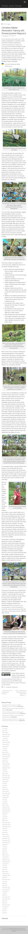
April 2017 (4, 852)
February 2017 (5, 856)
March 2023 (5, 762)
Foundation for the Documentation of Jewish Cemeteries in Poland (12, 607)
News (9, 24)
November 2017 (6, 840)
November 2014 (6, 879)
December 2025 (6, 734)
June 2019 (4, 816)
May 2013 (4, 895)
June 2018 (4, 830)
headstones (15, 687)
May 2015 (4, 877)
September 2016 (6, 861)
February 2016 (5, 873)
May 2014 (4, 883)
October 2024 (5, 744)
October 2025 (5, 736)
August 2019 (5, 813)
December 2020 (6, 793)
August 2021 (5, 781)
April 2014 (4, 885)
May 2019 (4, 818)
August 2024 (5, 746)
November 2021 (6, 777)
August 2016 (5, 863)
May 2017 (4, 850)
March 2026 (5, 732)
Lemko (24, 102)
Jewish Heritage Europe (14, 609)
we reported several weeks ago (12, 39)
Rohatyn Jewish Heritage (12, 6)
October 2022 (5, 766)
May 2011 (4, 910)
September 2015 (6, 875)
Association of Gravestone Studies (11, 611)
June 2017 (4, 848)
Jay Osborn (6, 35)
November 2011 (6, 904)
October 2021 (5, 779)
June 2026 (4, 728)
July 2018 (4, 828)
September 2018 (6, 826)
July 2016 (4, 865)
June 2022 (4, 771)
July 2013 (4, 893)
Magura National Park (16, 98)
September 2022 (6, 767)
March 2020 (5, 805)
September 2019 (6, 811)
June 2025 (4, 738)
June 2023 (4, 760)
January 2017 (5, 858)
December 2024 (6, 742)
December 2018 (6, 822)
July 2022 (4, 769)
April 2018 (4, 832)
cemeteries (8, 687)
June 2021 (4, 785)
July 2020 (4, 799)
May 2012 (4, 901)
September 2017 (6, 842)
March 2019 (5, 820)
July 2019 (4, 814)
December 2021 (6, 775)
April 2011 (4, 912)
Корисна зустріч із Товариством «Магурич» (7, 692)
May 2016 (4, 869)
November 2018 (6, 824)
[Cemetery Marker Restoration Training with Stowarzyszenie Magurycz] (14, 17)
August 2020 (5, 797)
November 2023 (6, 756)
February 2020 (5, 807)
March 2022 (5, 773)
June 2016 (4, 867)
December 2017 (6, 838)
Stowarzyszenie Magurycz (9, 44)
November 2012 (6, 899)
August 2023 (5, 758)
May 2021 (4, 787)
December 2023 (6, 754)
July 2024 (4, 748)
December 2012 (6, 897)
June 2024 (4, 750)
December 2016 (6, 860)
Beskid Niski (9, 97)
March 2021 (5, 789)
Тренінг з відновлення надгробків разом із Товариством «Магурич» (20, 693)
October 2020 (5, 795)
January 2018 (5, 836)
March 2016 (5, 871)
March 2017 (5, 854)
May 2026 (4, 730)
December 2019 (6, 809)
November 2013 (6, 889)
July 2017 (4, 846)
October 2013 (5, 891)
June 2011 (4, 908)
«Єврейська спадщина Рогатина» (18, 929)
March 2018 (5, 834)
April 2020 (4, 803)
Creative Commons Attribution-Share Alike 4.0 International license (13, 679)
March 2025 (5, 740)
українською (8, 66)
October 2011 (5, 906)
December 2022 (6, 764)
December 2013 (6, 887)
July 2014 (4, 881)
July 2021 (4, 783)
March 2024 (5, 752)
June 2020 (4, 801)
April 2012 (4, 903)
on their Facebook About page (10, 663)
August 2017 (5, 844)
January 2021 (5, 791)
